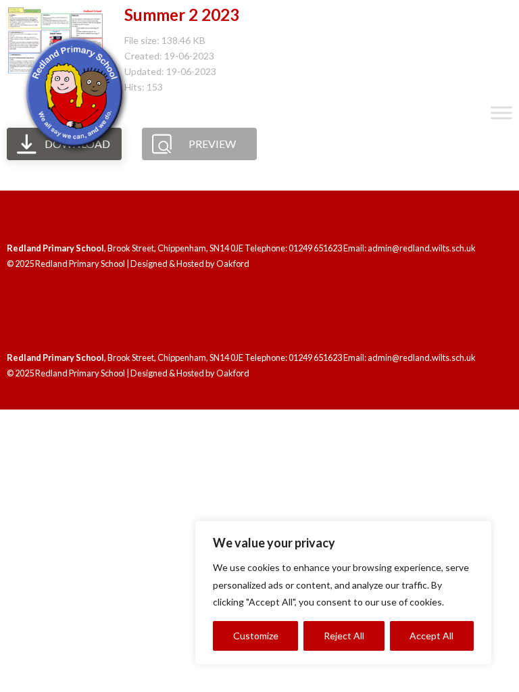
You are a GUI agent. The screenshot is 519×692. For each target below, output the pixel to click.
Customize (255, 635)
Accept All (431, 635)
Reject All (344, 635)
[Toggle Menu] (501, 113)
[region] (343, 592)
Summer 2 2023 (181, 14)
